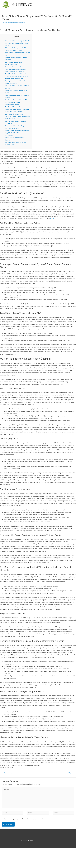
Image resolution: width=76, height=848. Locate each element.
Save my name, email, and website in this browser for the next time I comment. (28, 819)
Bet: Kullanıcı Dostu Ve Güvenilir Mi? (16, 100)
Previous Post (7, 773)
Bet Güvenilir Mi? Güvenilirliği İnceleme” (17, 41)
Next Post (70, 773)
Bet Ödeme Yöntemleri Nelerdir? (14, 114)
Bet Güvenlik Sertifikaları (12, 128)
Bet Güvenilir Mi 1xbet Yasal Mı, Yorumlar (17, 126)
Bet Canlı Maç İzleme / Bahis (13, 62)
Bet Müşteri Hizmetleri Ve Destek (15, 107)
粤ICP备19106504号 (27, 840)
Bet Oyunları (9, 135)
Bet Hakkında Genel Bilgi (12, 102)
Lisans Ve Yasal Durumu (12, 104)
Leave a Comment (7, 22)
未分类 (16, 22)
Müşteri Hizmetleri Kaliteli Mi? (14, 78)
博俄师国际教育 (21, 5)
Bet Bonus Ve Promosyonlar (13, 67)
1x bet (52, 218)
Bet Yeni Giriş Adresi (11, 64)
